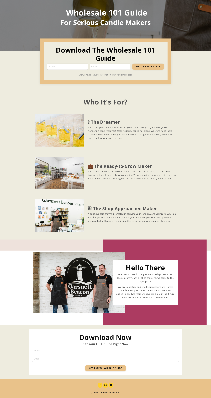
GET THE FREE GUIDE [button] (148, 66)
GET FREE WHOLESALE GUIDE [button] (105, 368)
